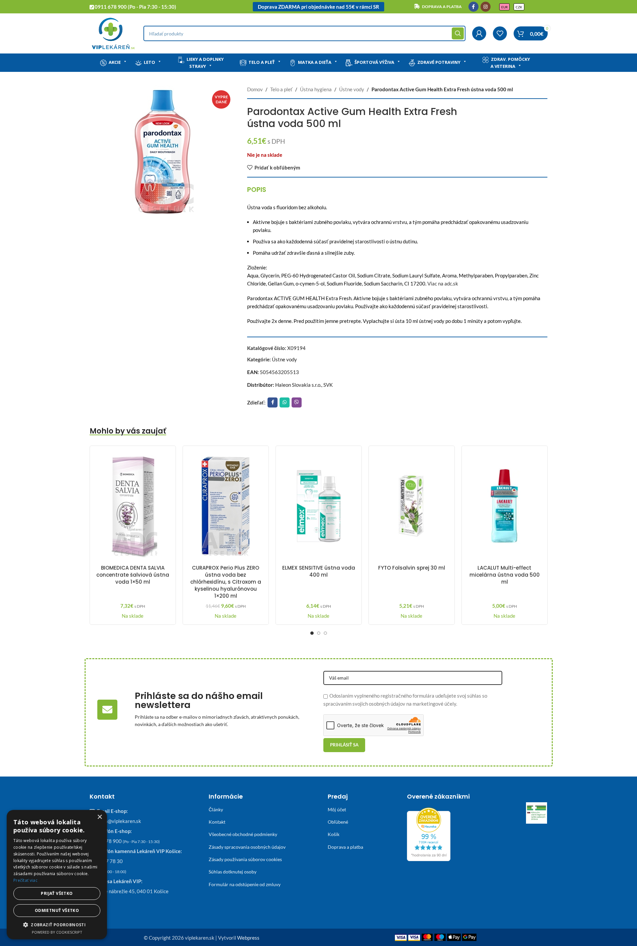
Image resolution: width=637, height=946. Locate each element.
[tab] (256, 190)
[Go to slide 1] (312, 633)
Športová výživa (374, 62)
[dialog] (57, 874)
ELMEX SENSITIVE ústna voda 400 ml (318, 571)
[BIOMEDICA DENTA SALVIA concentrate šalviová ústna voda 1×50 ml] (133, 506)
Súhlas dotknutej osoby (232, 871)
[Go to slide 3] (325, 633)
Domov (255, 89)
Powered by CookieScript (57, 932)
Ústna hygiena (316, 89)
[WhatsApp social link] (285, 402)
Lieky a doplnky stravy (205, 62)
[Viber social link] (297, 402)
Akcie (115, 62)
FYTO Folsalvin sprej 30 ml (411, 567)
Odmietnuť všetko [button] (57, 910)
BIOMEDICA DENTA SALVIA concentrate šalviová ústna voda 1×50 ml (132, 574)
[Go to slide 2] (318, 633)
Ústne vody (351, 89)
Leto (149, 62)
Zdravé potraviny (438, 62)
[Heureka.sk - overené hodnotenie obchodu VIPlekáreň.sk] (428, 833)
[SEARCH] (458, 33)
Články (216, 809)
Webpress (248, 938)
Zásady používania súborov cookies (245, 859)
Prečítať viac (25, 880)
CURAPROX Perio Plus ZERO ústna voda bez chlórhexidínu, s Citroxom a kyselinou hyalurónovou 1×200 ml (225, 581)
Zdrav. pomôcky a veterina (510, 62)
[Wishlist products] (500, 33)
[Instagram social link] (486, 7)
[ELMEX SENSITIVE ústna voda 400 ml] (318, 506)
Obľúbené (338, 822)
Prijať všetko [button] (57, 893)
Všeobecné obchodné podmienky (243, 834)
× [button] (99, 817)
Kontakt (217, 822)
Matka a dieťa (314, 62)
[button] (56, 924)
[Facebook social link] (473, 7)
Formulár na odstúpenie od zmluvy (245, 884)
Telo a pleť (261, 62)
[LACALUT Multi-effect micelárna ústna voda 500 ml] (504, 506)
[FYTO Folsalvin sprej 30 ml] (411, 506)
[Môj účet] (479, 33)
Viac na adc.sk (442, 283)
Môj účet (337, 809)
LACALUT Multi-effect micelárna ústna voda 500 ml (504, 574)
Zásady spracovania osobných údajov (247, 847)
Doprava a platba (345, 847)
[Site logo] (113, 33)
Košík (333, 834)
